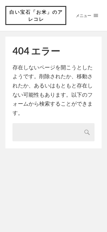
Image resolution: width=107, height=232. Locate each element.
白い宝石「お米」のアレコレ (36, 15)
